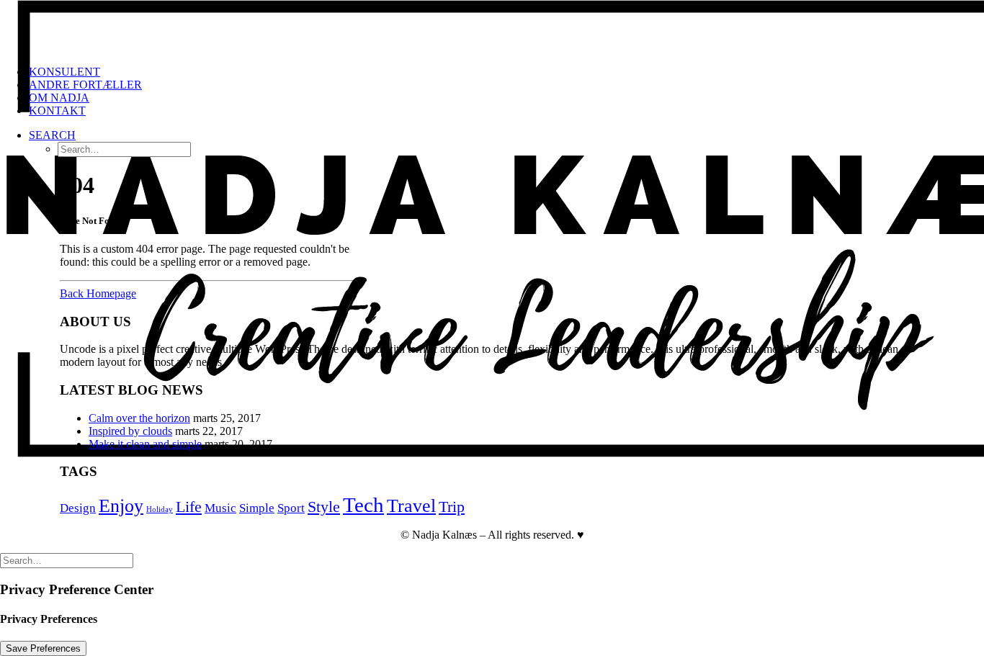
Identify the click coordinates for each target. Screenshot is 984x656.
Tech (363, 504)
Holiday (159, 509)
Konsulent (64, 72)
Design (78, 508)
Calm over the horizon (139, 418)
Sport (291, 508)
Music (220, 508)
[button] (52, 135)
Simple (256, 508)
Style (324, 507)
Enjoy (121, 505)
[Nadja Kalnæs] (492, 27)
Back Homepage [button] (98, 293)
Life (189, 507)
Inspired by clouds (130, 431)
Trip (452, 507)
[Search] (66, 560)
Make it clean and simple (145, 444)
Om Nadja (59, 97)
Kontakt (57, 110)
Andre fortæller (85, 84)
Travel (411, 505)
